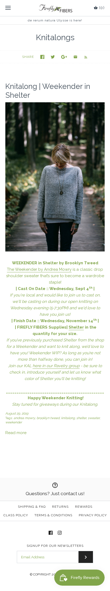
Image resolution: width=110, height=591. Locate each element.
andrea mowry (24, 418)
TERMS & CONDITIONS (53, 515)
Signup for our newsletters (55, 546)
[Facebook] (51, 533)
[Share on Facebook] (42, 57)
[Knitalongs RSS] (83, 57)
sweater (94, 418)
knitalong (68, 418)
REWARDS (83, 507)
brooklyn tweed (48, 418)
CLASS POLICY (15, 515)
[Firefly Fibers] (55, 8)
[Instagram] (60, 533)
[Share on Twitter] (53, 57)
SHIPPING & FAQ (32, 507)
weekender (13, 422)
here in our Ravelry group (56, 365)
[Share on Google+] (64, 57)
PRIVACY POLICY (93, 515)
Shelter (76, 327)
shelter (81, 418)
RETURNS (60, 507)
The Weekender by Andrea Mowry (39, 269)
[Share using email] (75, 57)
